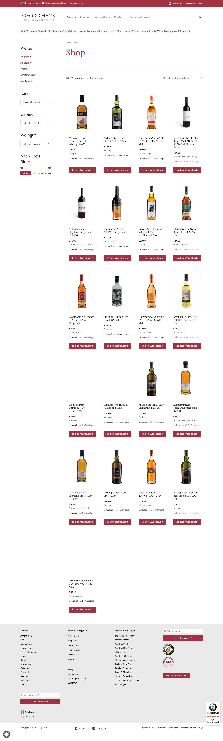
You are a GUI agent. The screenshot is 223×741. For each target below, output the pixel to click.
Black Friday (74, 645)
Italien (23, 660)
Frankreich (25, 648)
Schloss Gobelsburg (124, 676)
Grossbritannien (28, 652)
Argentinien (26, 635)
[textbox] (34, 123)
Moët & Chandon (123, 672)
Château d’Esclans (123, 656)
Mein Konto (73, 674)
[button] (74, 17)
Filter (25, 173)
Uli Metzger (120, 684)
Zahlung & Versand (77, 678)
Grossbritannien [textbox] (34, 102)
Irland (23, 656)
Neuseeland (26, 664)
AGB (154, 727)
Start (68, 42)
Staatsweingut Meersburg (127, 680)
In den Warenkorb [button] (82, 169)
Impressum (145, 727)
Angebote (25, 56)
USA (22, 684)
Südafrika (24, 680)
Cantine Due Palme (124, 648)
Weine (23, 68)
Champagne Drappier (125, 660)
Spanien (24, 676)
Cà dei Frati (120, 652)
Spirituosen (26, 80)
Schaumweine (27, 74)
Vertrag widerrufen (176, 675)
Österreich (25, 668)
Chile (22, 639)
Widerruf (72, 682)
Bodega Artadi (122, 639)
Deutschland (26, 643)
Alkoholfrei (26, 62)
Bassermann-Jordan (124, 635)
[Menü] (218, 703)
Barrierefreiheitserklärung (191, 727)
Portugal (24, 672)
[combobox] (35, 102)
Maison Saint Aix (123, 664)
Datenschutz (172, 727)
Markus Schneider (123, 668)
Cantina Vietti (121, 643)
